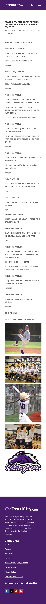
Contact (8, 558)
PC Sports (9, 33)
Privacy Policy (10, 572)
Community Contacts (14, 577)
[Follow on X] (11, 591)
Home (7, 544)
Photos (8, 549)
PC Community (23, 30)
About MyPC (10, 553)
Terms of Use (10, 567)
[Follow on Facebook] (7, 591)
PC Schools (34, 30)
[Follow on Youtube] (16, 591)
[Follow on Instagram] (21, 591)
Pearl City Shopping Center (16, 563)
